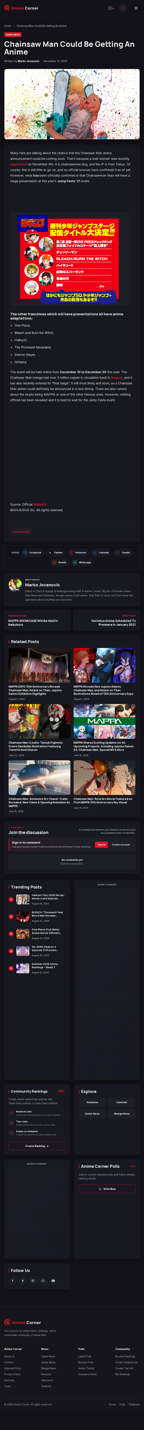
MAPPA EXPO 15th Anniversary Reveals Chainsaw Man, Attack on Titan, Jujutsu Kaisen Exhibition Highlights (35, 690)
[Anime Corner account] (123, 8)
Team (7, 1386)
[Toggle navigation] (136, 8)
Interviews (47, 1380)
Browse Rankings (125, 1356)
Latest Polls (84, 1356)
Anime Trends (86, 1368)
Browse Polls (85, 1362)
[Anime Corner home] (21, 8)
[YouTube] (43, 1281)
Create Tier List (124, 1368)
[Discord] (53, 1281)
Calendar (121, 1102)
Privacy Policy (12, 1374)
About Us (9, 1356)
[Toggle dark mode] (112, 8)
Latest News (48, 1356)
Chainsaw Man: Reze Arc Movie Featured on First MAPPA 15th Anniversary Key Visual (103, 800)
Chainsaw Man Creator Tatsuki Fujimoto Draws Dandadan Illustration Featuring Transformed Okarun (36, 746)
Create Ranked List (126, 1362)
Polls (122, 1404)
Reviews (46, 1374)
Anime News (92, 1113)
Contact (8, 1362)
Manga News (13, 34)
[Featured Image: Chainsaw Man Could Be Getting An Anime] (72, 104)
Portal (112, 1404)
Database (92, 1102)
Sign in (101, 844)
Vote (132, 1166)
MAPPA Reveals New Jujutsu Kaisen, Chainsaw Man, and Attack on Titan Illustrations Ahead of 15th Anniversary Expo (103, 690)
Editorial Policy (12, 1368)
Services (9, 1380)
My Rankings (122, 1374)
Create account (121, 844)
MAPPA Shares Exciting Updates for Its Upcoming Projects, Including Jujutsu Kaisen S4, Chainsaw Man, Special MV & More (104, 746)
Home (7, 26)
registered (18, 164)
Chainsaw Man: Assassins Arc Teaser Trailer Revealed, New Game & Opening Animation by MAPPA (39, 802)
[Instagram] (33, 1281)
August (116, 377)
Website (39, 504)
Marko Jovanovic (29, 61)
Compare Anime (87, 1374)
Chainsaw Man (21, 531)
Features (46, 1386)
